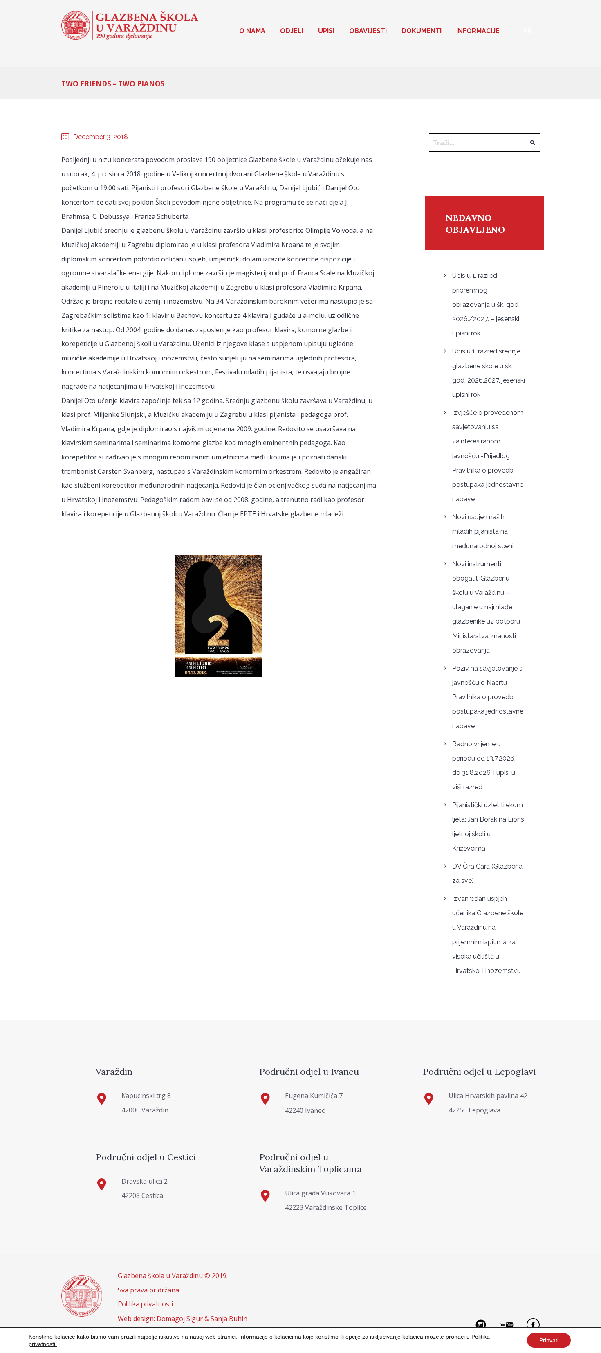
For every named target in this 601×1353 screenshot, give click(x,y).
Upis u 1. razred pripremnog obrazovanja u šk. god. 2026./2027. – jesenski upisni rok (486, 304)
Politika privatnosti (145, 1304)
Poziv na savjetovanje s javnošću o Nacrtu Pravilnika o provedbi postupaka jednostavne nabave (487, 697)
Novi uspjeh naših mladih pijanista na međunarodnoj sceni (483, 531)
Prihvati (548, 1340)
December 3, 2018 (100, 137)
